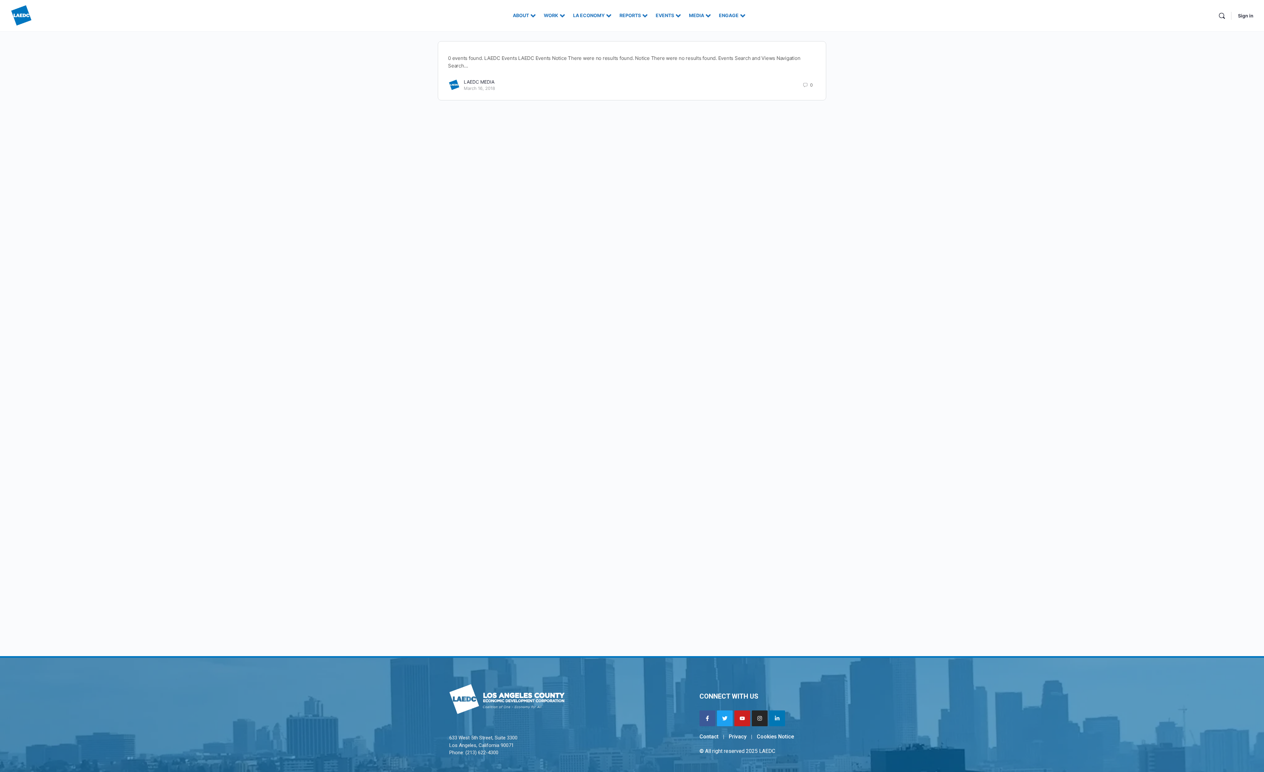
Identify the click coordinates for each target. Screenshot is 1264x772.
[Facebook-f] (707, 718)
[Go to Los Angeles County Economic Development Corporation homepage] (21, 15)
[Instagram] (760, 718)
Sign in (1245, 15)
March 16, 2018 (479, 88)
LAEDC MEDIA (479, 82)
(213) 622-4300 (481, 753)
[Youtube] (742, 718)
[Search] (1221, 16)
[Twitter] (725, 718)
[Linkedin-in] (777, 718)
